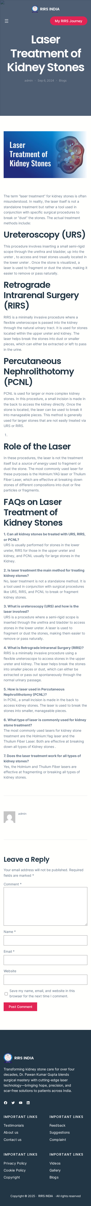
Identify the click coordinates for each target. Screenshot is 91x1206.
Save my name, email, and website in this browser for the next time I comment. (42, 993)
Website (10, 971)
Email (9, 951)
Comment (13, 884)
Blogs (62, 80)
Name (10, 932)
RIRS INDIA (49, 9)
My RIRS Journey (68, 21)
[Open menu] (6, 21)
